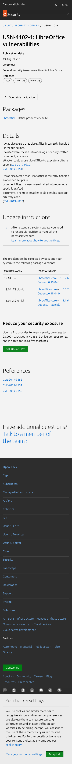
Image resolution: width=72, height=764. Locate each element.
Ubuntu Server (12, 542)
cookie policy (14, 744)
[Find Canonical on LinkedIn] (24, 691)
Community (24, 676)
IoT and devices (41, 624)
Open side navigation (22, 97)
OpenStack (10, 467)
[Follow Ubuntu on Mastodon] (5, 691)
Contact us (12, 667)
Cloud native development (19, 629)
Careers (39, 676)
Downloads (10, 584)
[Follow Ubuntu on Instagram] (33, 691)
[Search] (56, 5)
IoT (5, 517)
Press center (26, 681)
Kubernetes (10, 483)
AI (4, 618)
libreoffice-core (47, 278)
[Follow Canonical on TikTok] (51, 691)
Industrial (26, 646)
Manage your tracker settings (24, 754)
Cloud (6, 551)
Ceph (6, 475)
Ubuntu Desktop (13, 534)
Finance (7, 652)
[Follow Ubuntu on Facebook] (14, 691)
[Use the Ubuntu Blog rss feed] (60, 691)
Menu (65, 4)
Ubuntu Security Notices (21, 25)
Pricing (7, 601)
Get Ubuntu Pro (15, 349)
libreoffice (9, 117)
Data (11, 618)
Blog (49, 676)
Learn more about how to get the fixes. (35, 240)
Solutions (9, 610)
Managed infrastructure (18, 492)
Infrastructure (25, 618)
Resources (9, 681)
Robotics (8, 509)
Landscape (9, 568)
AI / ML (7, 500)
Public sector (43, 646)
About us (8, 676)
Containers (10, 576)
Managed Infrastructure (51, 618)
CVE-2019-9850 (20, 164)
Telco (56, 646)
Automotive (10, 646)
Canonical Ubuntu (14, 4)
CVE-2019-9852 (13, 201)
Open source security (16, 624)
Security (8, 559)
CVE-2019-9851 (12, 168)
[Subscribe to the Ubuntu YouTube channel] (42, 691)
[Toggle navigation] (68, 14)
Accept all (54, 754)
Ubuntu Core (11, 525)
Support (8, 593)
